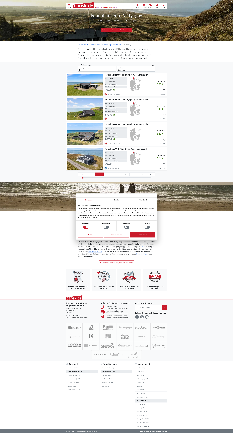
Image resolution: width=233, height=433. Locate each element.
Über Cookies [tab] (143, 200)
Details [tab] (116, 200)
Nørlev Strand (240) (142, 397)
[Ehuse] (91, 336)
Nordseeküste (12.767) (74, 375)
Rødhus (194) (141, 404)
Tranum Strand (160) (143, 426)
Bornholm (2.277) (73, 368)
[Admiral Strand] (91, 327)
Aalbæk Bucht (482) (108, 368)
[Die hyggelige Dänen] (124, 336)
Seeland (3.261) (72, 386)
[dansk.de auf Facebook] (137, 317)
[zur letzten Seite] (151, 174)
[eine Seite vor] (142, 174)
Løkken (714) (140, 390)
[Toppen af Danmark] (99, 354)
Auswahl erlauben (116, 235)
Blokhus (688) (141, 368)
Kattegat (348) (106, 375)
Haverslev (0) (140, 375)
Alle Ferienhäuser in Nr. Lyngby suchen (117, 30)
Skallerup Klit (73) (142, 411)
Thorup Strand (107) (143, 419)
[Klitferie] (158, 336)
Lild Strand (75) (141, 386)
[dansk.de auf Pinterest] (147, 317)
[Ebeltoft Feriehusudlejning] (74, 336)
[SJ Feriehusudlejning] (108, 345)
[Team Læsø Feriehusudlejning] (158, 345)
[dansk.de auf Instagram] (142, 317)
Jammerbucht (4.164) (108, 371)
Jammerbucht (115, 45)
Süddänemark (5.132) (74, 390)
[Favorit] (164, 90)
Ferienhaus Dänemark (86, 45)
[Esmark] (108, 336)
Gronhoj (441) (141, 371)
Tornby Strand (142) (143, 422)
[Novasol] (91, 345)
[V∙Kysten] (133, 354)
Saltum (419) (140, 408)
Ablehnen (90, 235)
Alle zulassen (142, 235)
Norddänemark (102, 45)
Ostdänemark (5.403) (74, 379)
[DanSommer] (158, 327)
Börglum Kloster (142, 254)
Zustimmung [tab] (89, 200)
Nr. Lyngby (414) (142, 400)
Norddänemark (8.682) (75, 371)
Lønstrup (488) (141, 393)
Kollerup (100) (141, 382)
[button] (69, 6)
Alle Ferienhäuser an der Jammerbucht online (117, 263)
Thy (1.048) (105, 386)
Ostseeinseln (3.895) (74, 382)
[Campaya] (124, 327)
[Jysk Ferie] (141, 336)
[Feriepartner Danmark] (74, 327)
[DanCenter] (141, 327)
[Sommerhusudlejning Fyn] (141, 345)
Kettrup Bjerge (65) (142, 379)
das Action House (95, 251)
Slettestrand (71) (142, 415)
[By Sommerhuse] (108, 327)
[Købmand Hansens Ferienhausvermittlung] (74, 345)
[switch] (106, 227)
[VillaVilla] (116, 354)
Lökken (142, 246)
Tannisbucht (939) (107, 382)
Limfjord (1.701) (107, 379)
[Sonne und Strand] (124, 345)
